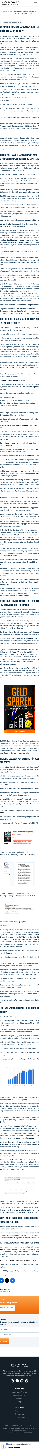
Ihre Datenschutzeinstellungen (20, 1444)
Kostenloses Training (19, 1392)
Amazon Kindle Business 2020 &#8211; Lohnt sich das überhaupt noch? (25, 12)
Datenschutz (19, 1414)
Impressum (19, 1411)
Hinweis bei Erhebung (11, 1448)
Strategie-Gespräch (19, 1395)
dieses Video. (11, 953)
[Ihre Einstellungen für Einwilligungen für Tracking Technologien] (3, 1446)
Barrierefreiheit (19, 1417)
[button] (35, 3)
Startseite (5, 11)
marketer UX (28, 1432)
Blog (11, 11)
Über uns (19, 1398)
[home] (11, 3)
